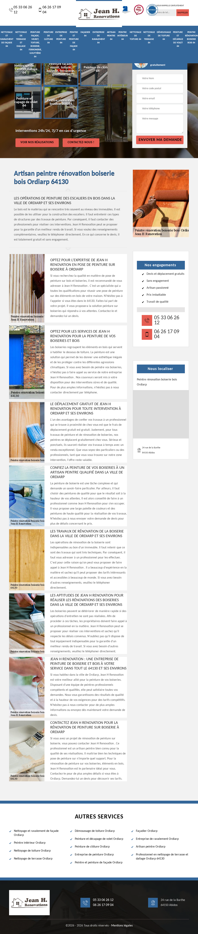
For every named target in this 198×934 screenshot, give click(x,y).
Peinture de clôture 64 (48, 37)
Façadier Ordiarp (146, 831)
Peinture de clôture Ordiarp (92, 846)
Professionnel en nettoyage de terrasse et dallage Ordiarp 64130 (162, 856)
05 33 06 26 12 (23, 9)
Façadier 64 (85, 34)
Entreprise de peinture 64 (61, 37)
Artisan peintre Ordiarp (150, 846)
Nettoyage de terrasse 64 (149, 37)
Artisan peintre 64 (111, 35)
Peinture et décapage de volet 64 (178, 39)
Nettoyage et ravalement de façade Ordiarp (36, 833)
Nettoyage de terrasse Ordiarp (33, 858)
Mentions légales (122, 925)
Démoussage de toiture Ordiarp (95, 831)
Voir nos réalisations (37, 142)
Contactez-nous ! (81, 142)
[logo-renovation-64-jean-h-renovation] (99, 13)
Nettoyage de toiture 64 (135, 35)
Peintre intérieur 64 (122, 35)
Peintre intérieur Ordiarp (29, 842)
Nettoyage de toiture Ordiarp (32, 850)
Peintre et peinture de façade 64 (74, 41)
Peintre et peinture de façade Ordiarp (98, 862)
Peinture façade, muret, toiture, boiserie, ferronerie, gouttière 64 (35, 44)
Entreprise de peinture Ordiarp (94, 854)
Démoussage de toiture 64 (164, 35)
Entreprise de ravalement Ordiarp (157, 839)
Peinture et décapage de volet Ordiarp (99, 839)
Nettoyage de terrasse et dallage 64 (21, 41)
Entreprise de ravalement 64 (98, 37)
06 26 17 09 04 (52, 9)
